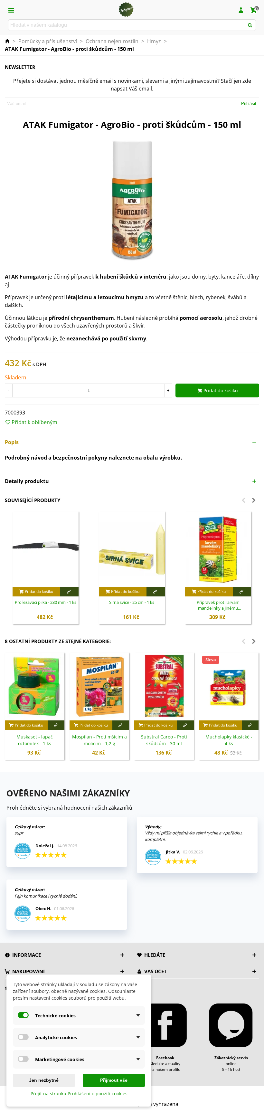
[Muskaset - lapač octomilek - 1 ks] (34, 686)
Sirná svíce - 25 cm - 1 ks (131, 602)
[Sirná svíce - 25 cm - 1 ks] (132, 549)
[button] (132, 442)
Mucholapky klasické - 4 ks (228, 740)
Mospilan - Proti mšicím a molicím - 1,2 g (99, 740)
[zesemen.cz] (126, 10)
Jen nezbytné (44, 1080)
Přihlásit (248, 103)
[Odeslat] (250, 25)
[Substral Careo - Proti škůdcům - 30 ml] (164, 686)
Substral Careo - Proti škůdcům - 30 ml (164, 740)
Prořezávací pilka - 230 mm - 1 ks (45, 602)
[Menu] (11, 10)
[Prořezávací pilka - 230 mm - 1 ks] (46, 549)
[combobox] (126, 25)
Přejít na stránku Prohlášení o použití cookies (79, 1093)
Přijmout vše (113, 1080)
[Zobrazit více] (69, 591)
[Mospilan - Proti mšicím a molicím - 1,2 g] (99, 686)
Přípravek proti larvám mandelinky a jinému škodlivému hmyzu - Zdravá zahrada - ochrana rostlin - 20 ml (218, 605)
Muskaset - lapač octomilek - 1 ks (34, 740)
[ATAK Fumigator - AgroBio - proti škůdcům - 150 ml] (132, 199)
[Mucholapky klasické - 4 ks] (229, 686)
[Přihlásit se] (241, 10)
